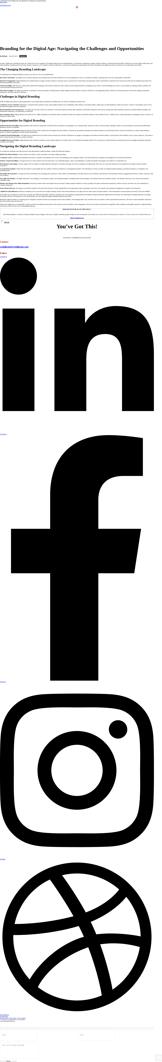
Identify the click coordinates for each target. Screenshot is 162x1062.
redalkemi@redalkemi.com (14, 246)
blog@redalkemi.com (77, 218)
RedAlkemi (3, 2)
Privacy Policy (13, 1018)
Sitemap (23, 1018)
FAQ (19, 1018)
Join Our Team (4, 1018)
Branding (23, 56)
